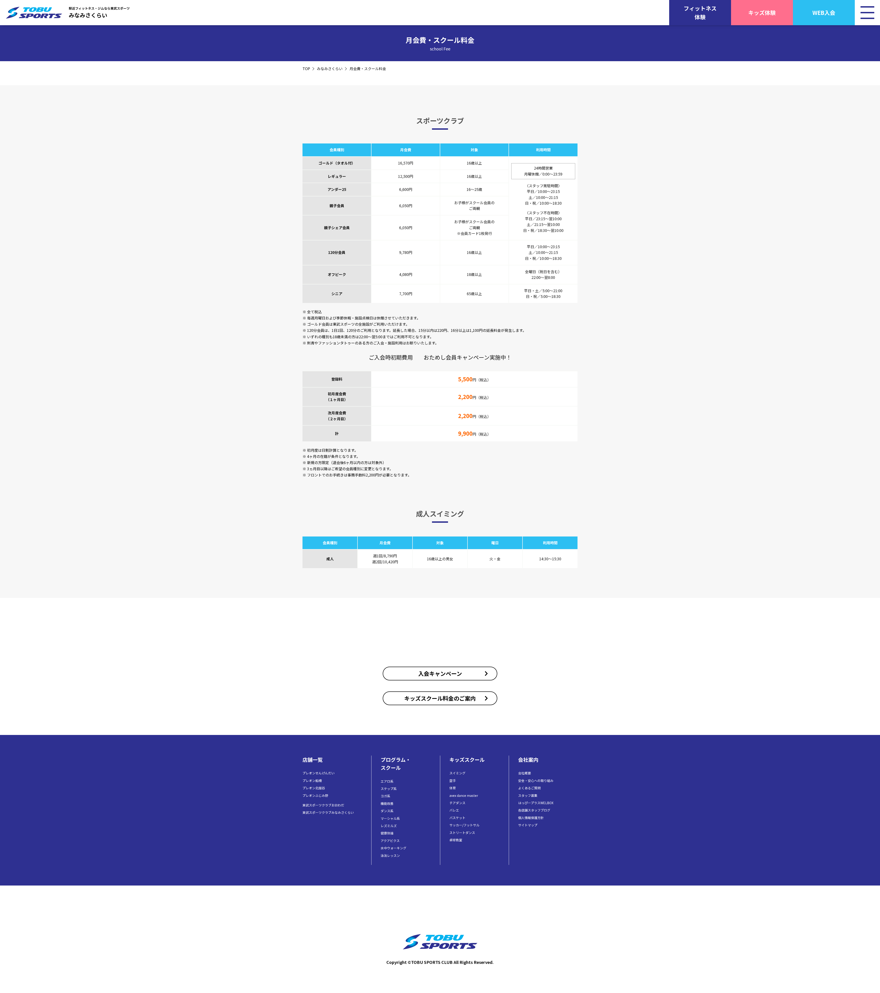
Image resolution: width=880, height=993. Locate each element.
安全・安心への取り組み (535, 780)
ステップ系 (389, 788)
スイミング (457, 773)
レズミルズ (389, 825)
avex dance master (463, 795)
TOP (306, 68)
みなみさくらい (330, 68)
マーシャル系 (390, 818)
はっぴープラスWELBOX (535, 802)
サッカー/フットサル (464, 825)
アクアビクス (390, 840)
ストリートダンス (462, 832)
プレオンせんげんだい (318, 773)
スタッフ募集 (527, 795)
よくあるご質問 (529, 788)
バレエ (454, 810)
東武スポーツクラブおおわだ (323, 805)
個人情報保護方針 (531, 817)
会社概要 (524, 773)
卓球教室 (455, 840)
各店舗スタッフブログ (534, 810)
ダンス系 (387, 811)
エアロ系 (387, 781)
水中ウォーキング (393, 848)
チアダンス (457, 802)
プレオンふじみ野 (315, 795)
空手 (452, 780)
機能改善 (387, 803)
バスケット (457, 817)
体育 (452, 788)
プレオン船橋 (312, 780)
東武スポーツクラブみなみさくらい (328, 812)
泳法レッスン (390, 855)
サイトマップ (527, 825)
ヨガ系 (385, 796)
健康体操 (387, 833)
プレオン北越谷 (313, 788)
